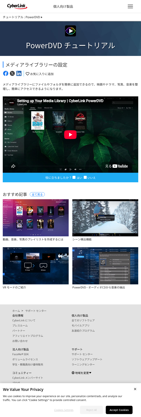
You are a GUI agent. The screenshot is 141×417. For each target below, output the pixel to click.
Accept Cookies (119, 410)
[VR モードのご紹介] (36, 265)
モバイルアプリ (81, 325)
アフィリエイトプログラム (27, 336)
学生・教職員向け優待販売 (27, 364)
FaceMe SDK (20, 354)
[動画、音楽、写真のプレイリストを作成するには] (36, 217)
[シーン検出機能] (105, 217)
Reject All (91, 410)
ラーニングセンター (83, 364)
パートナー (18, 330)
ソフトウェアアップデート (87, 359)
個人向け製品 (63, 6)
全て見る (37, 194)
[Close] (135, 389)
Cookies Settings (63, 410)
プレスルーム (20, 325)
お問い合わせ (20, 341)
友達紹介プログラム (83, 330)
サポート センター (82, 354)
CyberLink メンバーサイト (27, 377)
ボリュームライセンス (25, 359)
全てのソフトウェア (83, 320)
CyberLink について (23, 320)
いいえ (91, 178)
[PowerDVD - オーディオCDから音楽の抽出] (105, 265)
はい (79, 178)
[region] (70, 400)
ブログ (16, 383)
